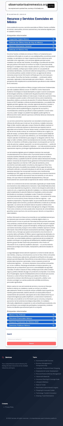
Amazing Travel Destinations (45, 396)
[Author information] (18, 14)
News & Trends (41, 385)
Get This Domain (51, 6)
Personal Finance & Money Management (48, 374)
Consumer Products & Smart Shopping (48, 368)
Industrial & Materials (42, 376)
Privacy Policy (9, 407)
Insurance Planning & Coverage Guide (47, 379)
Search (31, 343)
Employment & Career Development (47, 371)
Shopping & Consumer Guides (45, 390)
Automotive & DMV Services (44, 361)
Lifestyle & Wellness (42, 382)
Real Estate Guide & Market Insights (47, 387)
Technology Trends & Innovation (46, 393)
